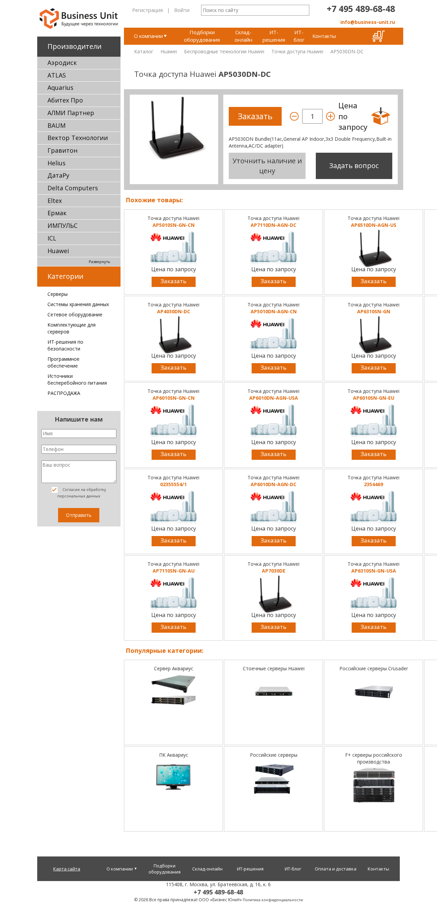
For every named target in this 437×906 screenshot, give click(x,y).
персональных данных (78, 495)
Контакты (324, 35)
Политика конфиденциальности (273, 899)
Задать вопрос (354, 165)
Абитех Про (65, 100)
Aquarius (60, 87)
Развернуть (99, 261)
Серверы (57, 294)
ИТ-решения (274, 36)
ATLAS (56, 75)
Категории (65, 276)
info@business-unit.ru (367, 22)
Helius (56, 163)
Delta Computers (72, 188)
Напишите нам (79, 419)
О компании (148, 35)
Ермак (57, 213)
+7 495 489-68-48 (361, 8)
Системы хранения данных (78, 304)
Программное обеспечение (63, 362)
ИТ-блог (299, 36)
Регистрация (147, 9)
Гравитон (62, 150)
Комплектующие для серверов (71, 328)
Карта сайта (66, 869)
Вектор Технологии (77, 138)
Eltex (54, 200)
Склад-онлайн (243, 36)
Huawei (58, 251)
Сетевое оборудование (74, 314)
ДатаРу (58, 175)
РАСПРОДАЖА (63, 393)
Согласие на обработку (82, 492)
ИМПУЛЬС (62, 225)
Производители (74, 46)
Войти (181, 9)
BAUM (56, 125)
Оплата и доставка (335, 869)
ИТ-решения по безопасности (65, 345)
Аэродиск (62, 62)
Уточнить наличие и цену (267, 165)
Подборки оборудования (202, 36)
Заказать (173, 281)
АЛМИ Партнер (70, 113)
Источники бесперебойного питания (77, 379)
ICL (51, 238)
